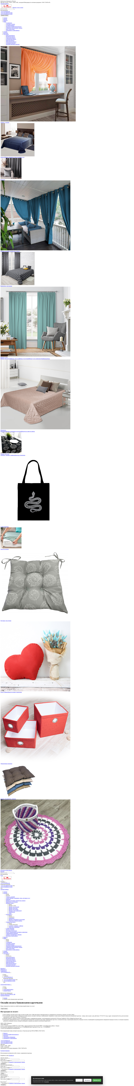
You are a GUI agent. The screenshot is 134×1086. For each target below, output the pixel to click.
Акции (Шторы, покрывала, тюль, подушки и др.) (12, 157)
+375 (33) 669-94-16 (5, 883)
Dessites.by (11, 1055)
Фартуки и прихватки (20, 455)
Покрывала (3, 430)
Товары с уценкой (5, 122)
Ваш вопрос (4, 1082)
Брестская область (10, 35)
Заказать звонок (4, 15)
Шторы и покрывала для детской (14, 431)
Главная (5, 17)
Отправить (3, 1063)
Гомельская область (10, 38)
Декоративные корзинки (6, 763)
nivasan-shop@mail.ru (8, 989)
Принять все (97, 1080)
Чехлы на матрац (5, 549)
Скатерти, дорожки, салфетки (8, 455)
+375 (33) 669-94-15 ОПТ (6, 887)
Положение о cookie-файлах (12, 30)
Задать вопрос (4, 1008)
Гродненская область (11, 39)
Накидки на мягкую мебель (28, 431)
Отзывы (5, 31)
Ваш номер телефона (6, 1060)
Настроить (87, 1080)
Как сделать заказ (10, 29)
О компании (9, 22)
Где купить (6, 34)
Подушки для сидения (6, 620)
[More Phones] (10, 972)
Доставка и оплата (10, 24)
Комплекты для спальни (6, 286)
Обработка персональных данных (14, 28)
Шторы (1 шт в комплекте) (35, 358)
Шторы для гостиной (6, 358)
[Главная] (6, 879)
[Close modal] (13, 1065)
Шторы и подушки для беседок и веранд (10, 251)
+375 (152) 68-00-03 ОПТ (6, 885)
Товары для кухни (5, 454)
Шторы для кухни (15, 358)
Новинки (3, 179)
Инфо (4, 21)
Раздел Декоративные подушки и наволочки (11, 692)
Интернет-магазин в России (12, 44)
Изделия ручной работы (6, 870)
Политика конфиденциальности (13, 26)
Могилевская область (11, 41)
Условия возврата (10, 25)
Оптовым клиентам (10, 43)
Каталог (5, 19)
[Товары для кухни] (15, 922)
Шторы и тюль (4, 357)
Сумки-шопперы (5, 526)
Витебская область (10, 36)
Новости (5, 20)
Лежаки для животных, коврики (8, 798)
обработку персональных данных (17, 1062)
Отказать (79, 1080)
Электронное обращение (9, 1037)
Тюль (48, 358)
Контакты (5, 33)
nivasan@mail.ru (7, 990)
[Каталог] (8, 893)
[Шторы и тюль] (13, 903)
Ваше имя (3, 1059)
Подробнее (46, 1081)
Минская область (10, 40)
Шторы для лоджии (24, 358)
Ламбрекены (44, 358)
